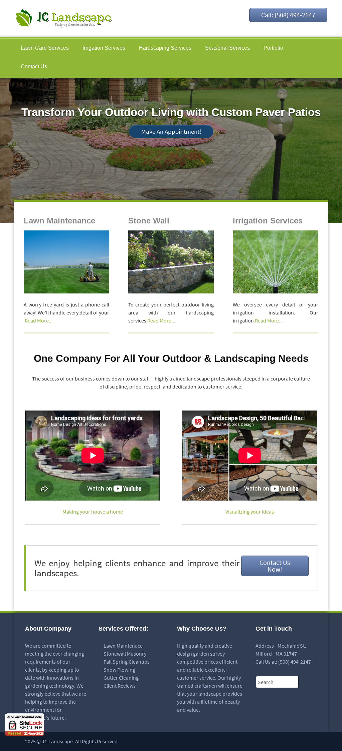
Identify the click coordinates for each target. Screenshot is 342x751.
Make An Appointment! (171, 131)
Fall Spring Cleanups (127, 661)
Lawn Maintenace (123, 645)
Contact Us (34, 66)
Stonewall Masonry (125, 653)
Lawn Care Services (45, 48)
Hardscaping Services (165, 48)
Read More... (39, 320)
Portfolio (273, 48)
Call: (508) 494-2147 (288, 15)
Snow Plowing (119, 669)
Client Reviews (120, 685)
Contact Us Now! (275, 565)
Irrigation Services (103, 48)
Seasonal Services (227, 48)
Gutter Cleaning (121, 677)
